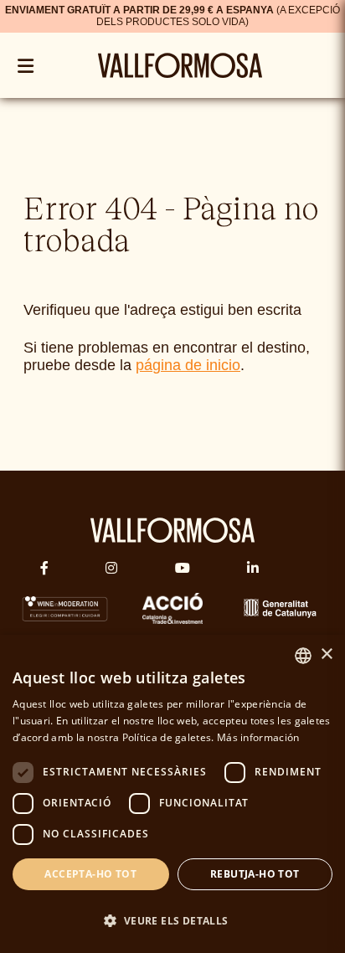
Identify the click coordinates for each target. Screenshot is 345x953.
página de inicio (188, 365)
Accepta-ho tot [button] (90, 874)
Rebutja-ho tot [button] (255, 874)
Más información (258, 737)
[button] (172, 921)
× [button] (326, 654)
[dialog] (172, 794)
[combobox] (303, 655)
